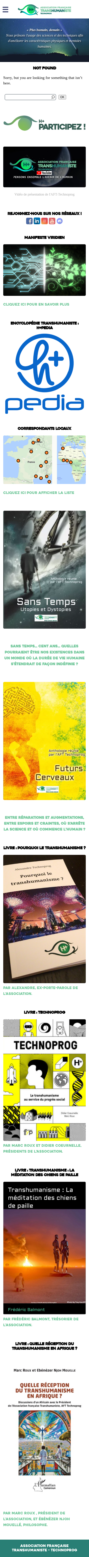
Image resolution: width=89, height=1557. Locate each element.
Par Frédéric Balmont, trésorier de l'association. (41, 1322)
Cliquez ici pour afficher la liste (38, 493)
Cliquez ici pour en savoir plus (36, 304)
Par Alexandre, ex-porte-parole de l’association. (40, 991)
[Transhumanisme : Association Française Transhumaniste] (44, 9)
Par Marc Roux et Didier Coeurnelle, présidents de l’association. (42, 1149)
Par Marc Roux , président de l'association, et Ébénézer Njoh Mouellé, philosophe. (36, 1519)
